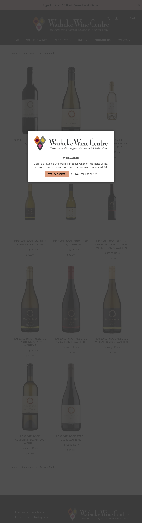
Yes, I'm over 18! (57, 174)
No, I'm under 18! (86, 173)
